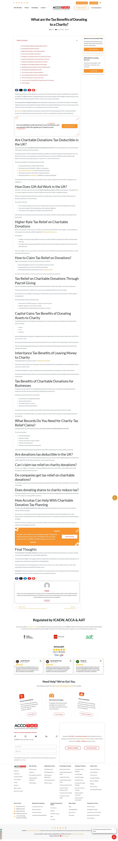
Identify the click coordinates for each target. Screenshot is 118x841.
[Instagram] (17, 3)
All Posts (47, 600)
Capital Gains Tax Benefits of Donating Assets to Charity (35, 59)
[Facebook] (14, 3)
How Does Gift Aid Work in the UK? (30, 48)
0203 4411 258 (84, 738)
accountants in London (32, 626)
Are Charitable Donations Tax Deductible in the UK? (34, 46)
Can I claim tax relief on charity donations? (32, 72)
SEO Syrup (65, 836)
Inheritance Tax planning (43, 360)
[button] (100, 3)
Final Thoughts (25, 83)
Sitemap (82, 834)
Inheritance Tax (33, 175)
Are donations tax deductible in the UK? (32, 69)
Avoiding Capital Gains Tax (26, 170)
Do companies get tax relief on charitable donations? (35, 75)
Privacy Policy (22, 760)
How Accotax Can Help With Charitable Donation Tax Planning (37, 80)
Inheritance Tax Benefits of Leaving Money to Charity (34, 61)
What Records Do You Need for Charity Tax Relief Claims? (35, 67)
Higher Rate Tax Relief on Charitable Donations (33, 51)
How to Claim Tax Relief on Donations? (31, 54)
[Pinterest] (27, 3)
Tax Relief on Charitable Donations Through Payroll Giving (35, 56)
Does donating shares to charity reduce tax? (33, 77)
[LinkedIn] (22, 3)
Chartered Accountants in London (33, 830)
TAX (68, 29)
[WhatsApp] (25, 3)
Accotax (19, 111)
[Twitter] (20, 3)
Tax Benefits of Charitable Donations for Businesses (34, 64)
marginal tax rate (47, 269)
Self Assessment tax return (49, 232)
